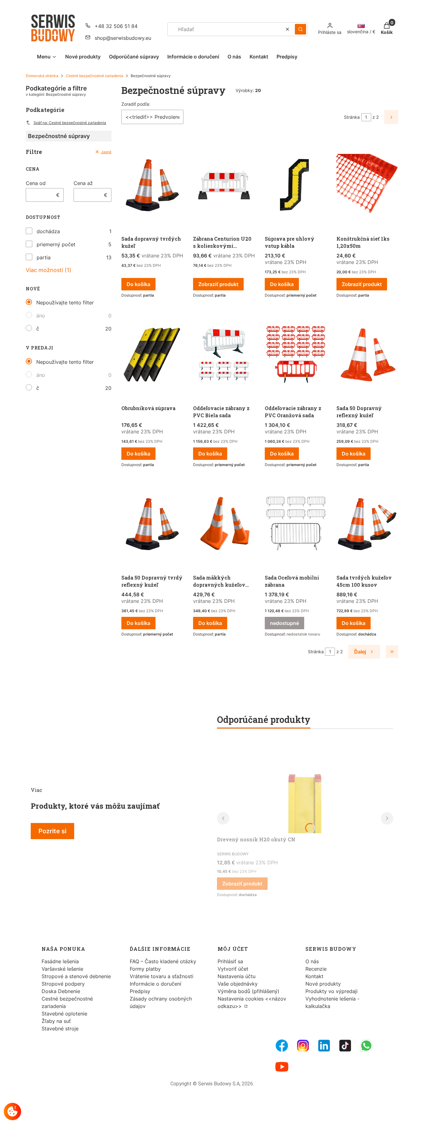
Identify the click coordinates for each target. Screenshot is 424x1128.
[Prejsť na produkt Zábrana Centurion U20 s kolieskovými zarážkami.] (224, 185)
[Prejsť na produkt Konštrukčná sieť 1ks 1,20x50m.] (367, 185)
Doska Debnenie (61, 991)
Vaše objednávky (238, 984)
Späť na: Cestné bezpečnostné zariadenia (70, 122)
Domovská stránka (42, 75)
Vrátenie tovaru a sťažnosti (161, 976)
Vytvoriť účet (233, 969)
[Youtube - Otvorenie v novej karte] (282, 1067)
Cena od (36, 183)
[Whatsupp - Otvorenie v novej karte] (366, 1045)
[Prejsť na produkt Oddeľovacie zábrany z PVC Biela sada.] (224, 354)
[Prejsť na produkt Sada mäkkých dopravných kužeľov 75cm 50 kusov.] (224, 524)
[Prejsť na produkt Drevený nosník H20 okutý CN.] (305, 786)
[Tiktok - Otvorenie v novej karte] (345, 1045)
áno (40, 315)
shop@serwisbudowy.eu (123, 38)
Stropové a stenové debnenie (76, 976)
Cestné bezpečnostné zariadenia (94, 75)
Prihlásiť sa (230, 961)
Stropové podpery (63, 984)
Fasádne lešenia (60, 961)
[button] (300, 29)
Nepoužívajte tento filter (65, 302)
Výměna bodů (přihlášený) (248, 991)
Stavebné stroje (60, 1028)
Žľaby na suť (56, 1021)
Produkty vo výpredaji (331, 991)
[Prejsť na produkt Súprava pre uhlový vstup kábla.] (296, 185)
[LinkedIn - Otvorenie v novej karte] (324, 1045)
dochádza (48, 231)
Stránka (352, 117)
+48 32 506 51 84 (116, 26)
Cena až (83, 183)
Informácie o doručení (155, 984)
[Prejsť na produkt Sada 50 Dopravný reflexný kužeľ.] (367, 354)
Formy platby (145, 969)
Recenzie (316, 969)
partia (44, 257)
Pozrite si (52, 831)
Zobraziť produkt (218, 284)
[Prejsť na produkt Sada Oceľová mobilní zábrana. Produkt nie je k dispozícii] (296, 524)
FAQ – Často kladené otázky (163, 961)
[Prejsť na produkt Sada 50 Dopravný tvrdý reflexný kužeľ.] (152, 524)
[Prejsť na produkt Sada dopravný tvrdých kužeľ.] (152, 185)
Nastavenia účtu (236, 976)
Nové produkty (323, 984)
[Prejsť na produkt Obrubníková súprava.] (152, 354)
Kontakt (314, 976)
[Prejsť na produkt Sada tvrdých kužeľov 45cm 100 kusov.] (367, 524)
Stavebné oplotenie (64, 1013)
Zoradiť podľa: (135, 104)
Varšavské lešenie (62, 969)
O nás (312, 961)
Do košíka (138, 284)
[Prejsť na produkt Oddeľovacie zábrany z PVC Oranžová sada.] (296, 354)
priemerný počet (56, 244)
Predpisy (140, 991)
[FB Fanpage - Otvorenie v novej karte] (282, 1045)
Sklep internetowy (210, 1118)
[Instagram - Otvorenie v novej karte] (303, 1045)
